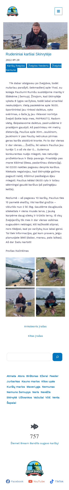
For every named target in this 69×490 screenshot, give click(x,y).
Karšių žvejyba (16, 65)
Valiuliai (39, 397)
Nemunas (48, 386)
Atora (21, 376)
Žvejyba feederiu (38, 65)
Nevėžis (46, 392)
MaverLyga (33, 386)
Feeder (54, 376)
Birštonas (32, 376)
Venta (55, 397)
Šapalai (11, 402)
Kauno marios (31, 381)
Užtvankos (25, 397)
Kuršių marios (16, 386)
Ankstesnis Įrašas (35, 326)
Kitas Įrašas (35, 335)
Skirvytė (12, 397)
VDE (48, 397)
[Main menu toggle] (58, 11)
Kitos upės (48, 381)
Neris (35, 392)
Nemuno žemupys (19, 392)
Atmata (11, 376)
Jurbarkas (13, 381)
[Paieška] (57, 357)
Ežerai (44, 376)
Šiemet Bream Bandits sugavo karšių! (35, 443)
